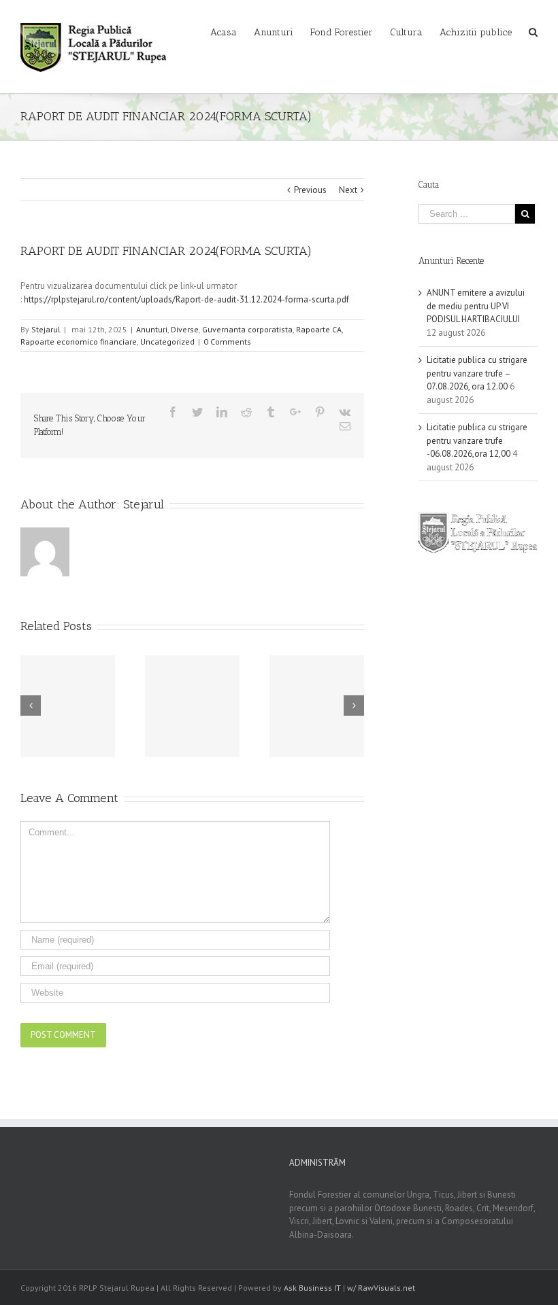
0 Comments (227, 341)
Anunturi (151, 329)
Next (348, 190)
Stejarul (46, 329)
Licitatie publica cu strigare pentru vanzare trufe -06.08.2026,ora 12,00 (477, 440)
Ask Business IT (312, 1288)
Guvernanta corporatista (247, 329)
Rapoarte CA (319, 329)
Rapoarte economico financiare (78, 341)
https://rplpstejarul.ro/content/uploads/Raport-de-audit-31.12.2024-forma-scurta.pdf (186, 299)
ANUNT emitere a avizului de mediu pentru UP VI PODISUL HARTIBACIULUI (476, 306)
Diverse (185, 329)
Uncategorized (167, 341)
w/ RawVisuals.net (381, 1288)
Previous (310, 190)
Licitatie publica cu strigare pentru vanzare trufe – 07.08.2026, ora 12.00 (477, 373)
